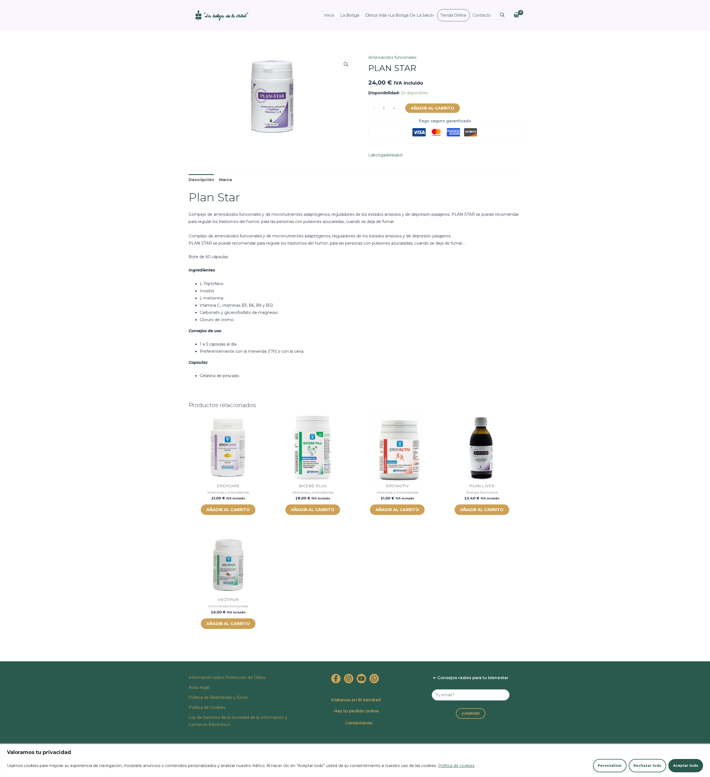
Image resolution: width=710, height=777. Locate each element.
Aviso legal (199, 687)
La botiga (349, 15)
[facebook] (336, 678)
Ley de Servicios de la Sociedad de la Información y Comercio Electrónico (238, 721)
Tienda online (453, 15)
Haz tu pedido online (356, 710)
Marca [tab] (225, 179)
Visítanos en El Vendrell (356, 699)
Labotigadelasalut (385, 155)
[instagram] (348, 678)
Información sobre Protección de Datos (227, 677)
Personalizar (610, 765)
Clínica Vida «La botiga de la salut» (399, 15)
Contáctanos (358, 722)
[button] (346, 64)
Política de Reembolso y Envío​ (218, 697)
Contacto (482, 15)
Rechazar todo (647, 765)
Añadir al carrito (432, 108)
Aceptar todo (685, 765)
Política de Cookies (207, 707)
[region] (355, 760)
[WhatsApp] (374, 678)
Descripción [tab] (201, 179)
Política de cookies (456, 765)
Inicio (329, 15)
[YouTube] (361, 678)
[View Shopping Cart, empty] (516, 15)
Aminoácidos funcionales (392, 57)
